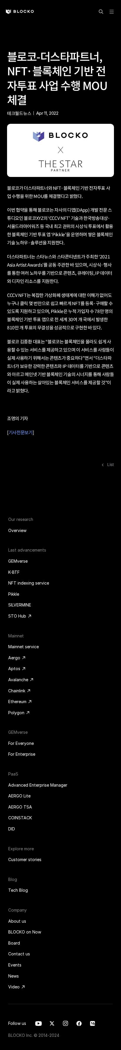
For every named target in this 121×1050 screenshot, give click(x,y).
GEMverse (18, 561)
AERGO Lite (19, 795)
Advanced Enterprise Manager (37, 785)
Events (14, 964)
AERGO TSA (20, 806)
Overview (17, 530)
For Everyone (21, 743)
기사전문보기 (21, 432)
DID (11, 828)
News (13, 975)
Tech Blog (18, 890)
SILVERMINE (19, 604)
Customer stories (24, 859)
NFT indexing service (28, 582)
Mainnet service (23, 646)
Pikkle (13, 594)
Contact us (19, 953)
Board (14, 943)
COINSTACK (20, 817)
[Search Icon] (101, 12)
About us (17, 921)
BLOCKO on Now (24, 931)
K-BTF (14, 572)
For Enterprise (21, 754)
